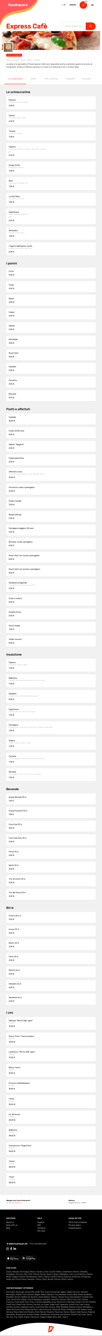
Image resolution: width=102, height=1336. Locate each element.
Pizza (16, 1312)
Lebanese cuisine (27, 1307)
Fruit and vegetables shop (45, 1302)
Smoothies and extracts (60, 1314)
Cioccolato (10, 1292)
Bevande (87, 79)
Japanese (64, 1304)
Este (30, 1274)
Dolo (26, 1274)
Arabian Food (21, 1294)
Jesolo (49, 1274)
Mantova (82, 1274)
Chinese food (63, 1297)
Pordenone (76, 1277)
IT (65, 5)
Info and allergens (15, 1203)
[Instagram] (7, 1249)
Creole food (15, 1299)
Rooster (30, 1314)
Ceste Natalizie (44, 1297)
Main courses (50, 1307)
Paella (27, 1309)
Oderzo (40, 1277)
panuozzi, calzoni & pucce (41, 1309)
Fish (79, 1299)
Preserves (59, 1312)
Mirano (8, 1277)
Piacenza (67, 1277)
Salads (36, 1314)
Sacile (8, 1279)
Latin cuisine (85, 1304)
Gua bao (36, 1304)
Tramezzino (34, 1317)
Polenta (43, 1312)
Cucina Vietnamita (52, 1292)
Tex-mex (9, 1317)
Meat (58, 1307)
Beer (75, 1294)
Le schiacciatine (15, 79)
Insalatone (70, 79)
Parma (60, 1277)
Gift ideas (71, 1302)
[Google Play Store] (29, 1258)
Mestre (89, 1274)
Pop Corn (76, 1292)
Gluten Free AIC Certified (85, 1302)
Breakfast (88, 1294)
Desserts (55, 1299)
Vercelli (50, 1279)
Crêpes (24, 1299)
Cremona (19, 1274)
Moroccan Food (18, 1309)
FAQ (39, 1225)
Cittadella (83, 1272)
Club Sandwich (75, 1297)
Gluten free (39, 1292)
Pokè (37, 1312)
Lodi (71, 1274)
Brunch (18, 1297)
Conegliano (10, 1274)
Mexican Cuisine (75, 1307)
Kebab (69, 1292)
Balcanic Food (52, 1294)
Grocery (29, 1304)
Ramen (66, 1312)
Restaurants (21, 1314)
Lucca (76, 1274)
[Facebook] (11, 1249)
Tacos (89, 1314)
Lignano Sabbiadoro (61, 1274)
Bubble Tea (26, 1297)
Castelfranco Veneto (71, 1272)
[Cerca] (91, 26)
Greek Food (10, 1304)
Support (40, 1222)
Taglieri (63, 1292)
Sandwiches (45, 1314)
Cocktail (85, 1297)
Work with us (12, 1225)
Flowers (85, 1299)
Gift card (41, 1231)
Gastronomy (61, 1302)
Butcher (34, 1297)
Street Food (76, 1314)
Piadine (84, 1309)
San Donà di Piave (19, 1279)
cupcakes (46, 1299)
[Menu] (92, 5)
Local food (39, 1307)
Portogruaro (86, 1277)
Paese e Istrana (50, 1277)
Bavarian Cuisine (66, 1294)
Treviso (38, 1279)
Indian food (54, 1304)
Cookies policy (74, 1228)
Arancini (30, 1294)
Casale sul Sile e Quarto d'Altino (49, 1272)
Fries (32, 1302)
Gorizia (43, 1274)
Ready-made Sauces (78, 1312)
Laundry (9, 1307)
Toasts (26, 1317)
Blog (8, 1228)
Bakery (43, 1294)
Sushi (83, 1314)
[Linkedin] (14, 1249)
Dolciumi (62, 1299)
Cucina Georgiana (34, 1299)
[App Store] (13, 1258)
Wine (55, 1317)
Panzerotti (56, 1309)
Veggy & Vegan (46, 1317)
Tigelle (20, 1317)
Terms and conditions (77, 1222)
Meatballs (64, 1307)
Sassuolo (31, 1279)
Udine (44, 1279)
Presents (50, 1312)
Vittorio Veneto (67, 1279)
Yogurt (65, 1317)
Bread (80, 1294)
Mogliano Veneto (18, 1277)
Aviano (9, 1272)
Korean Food (74, 1304)
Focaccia (10, 1302)
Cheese (54, 1297)
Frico (27, 1302)
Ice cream (45, 1304)
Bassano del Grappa (21, 1272)
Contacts (41, 1228)
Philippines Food (73, 1309)
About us (10, 1222)
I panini (33, 79)
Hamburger (20, 1292)
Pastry (63, 1309)
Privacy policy (74, 1225)
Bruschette (29, 1292)
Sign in (73, 5)
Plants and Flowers (26, 1312)
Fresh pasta (19, 1302)
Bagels (37, 1294)
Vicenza (57, 1279)
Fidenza (36, 1274)
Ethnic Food (72, 1299)
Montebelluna (31, 1277)
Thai (15, 1317)
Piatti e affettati (51, 79)
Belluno (33, 1272)
